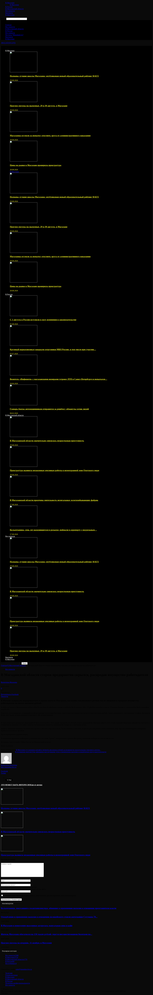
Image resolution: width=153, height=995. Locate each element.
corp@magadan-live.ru (24, 969)
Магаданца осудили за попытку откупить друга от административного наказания (50, 135)
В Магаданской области (14, 9)
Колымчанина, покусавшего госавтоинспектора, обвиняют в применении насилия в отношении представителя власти (58, 908)
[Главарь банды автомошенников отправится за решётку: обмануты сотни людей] (23, 405)
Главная (8, 25)
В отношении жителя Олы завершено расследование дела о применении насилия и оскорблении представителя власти (60, 752)
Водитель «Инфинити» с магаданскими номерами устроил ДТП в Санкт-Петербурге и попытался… (58, 379)
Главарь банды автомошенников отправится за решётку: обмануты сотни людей (49, 409)
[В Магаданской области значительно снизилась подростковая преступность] (23, 436)
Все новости (10, 11)
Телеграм (8, 973)
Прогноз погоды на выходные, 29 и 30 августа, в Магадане (38, 106)
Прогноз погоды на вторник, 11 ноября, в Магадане (26, 943)
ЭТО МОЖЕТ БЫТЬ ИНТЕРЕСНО (15, 785)
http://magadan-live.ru (8, 767)
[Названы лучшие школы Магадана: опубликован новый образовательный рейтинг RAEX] (23, 72)
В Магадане (9, 3)
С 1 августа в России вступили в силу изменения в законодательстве (43, 319)
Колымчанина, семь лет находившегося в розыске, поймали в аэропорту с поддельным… (53, 530)
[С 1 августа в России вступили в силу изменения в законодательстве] (23, 315)
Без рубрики (11, 963)
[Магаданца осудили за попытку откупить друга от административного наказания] (23, 131)
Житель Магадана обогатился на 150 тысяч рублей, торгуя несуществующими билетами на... (46, 934)
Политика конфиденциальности (17, 983)
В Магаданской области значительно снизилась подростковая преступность (47, 441)
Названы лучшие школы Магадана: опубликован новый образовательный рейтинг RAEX (54, 76)
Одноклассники (11, 975)
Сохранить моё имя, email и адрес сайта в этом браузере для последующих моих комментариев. (40, 895)
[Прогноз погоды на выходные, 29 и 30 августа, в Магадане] (23, 101)
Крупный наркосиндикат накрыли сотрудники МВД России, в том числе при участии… (53, 349)
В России (9, 7)
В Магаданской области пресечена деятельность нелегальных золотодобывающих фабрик (54, 500)
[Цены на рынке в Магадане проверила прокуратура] (23, 161)
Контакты (9, 13)
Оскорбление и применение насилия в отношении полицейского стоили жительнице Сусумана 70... (49, 917)
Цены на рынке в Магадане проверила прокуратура (35, 165)
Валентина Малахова (9, 682)
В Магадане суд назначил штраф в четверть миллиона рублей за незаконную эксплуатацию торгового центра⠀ (58, 750)
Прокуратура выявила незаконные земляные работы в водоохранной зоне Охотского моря (54, 470)
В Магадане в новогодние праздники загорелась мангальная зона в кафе (36, 925)
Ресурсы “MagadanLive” (14, 35)
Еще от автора (36, 785)
